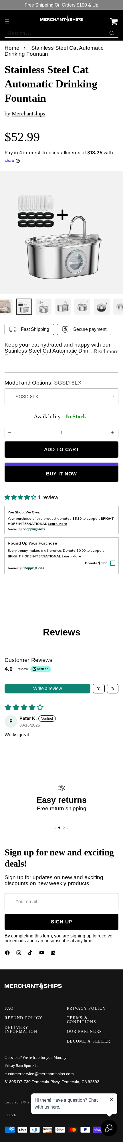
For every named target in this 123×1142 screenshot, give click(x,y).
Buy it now (61, 474)
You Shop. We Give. (24, 512)
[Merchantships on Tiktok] (30, 954)
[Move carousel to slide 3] (64, 828)
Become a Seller (88, 1041)
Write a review (47, 688)
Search (10, 1115)
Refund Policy (24, 1018)
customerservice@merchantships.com (39, 1073)
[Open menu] (7, 19)
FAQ (9, 1008)
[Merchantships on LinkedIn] (53, 954)
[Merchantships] (61, 19)
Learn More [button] (57, 523)
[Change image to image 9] (63, 307)
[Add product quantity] (113, 433)
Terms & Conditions (81, 1020)
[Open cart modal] (114, 19)
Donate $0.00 (96, 563)
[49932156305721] (61, 232)
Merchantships (28, 113)
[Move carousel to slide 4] (68, 828)
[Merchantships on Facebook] (8, 954)
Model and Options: (43, 383)
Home (12, 48)
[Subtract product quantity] (10, 433)
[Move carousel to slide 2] (59, 828)
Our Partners (84, 1031)
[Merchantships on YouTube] (42, 954)
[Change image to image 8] (43, 307)
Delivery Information (21, 1029)
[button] (21, 497)
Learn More (71, 556)
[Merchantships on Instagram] (19, 954)
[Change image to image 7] (24, 307)
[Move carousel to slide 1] (55, 828)
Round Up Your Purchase (32, 543)
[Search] (112, 32)
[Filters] (99, 688)
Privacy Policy (86, 1008)
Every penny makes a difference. (35, 550)
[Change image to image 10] (82, 307)
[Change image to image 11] (102, 307)
